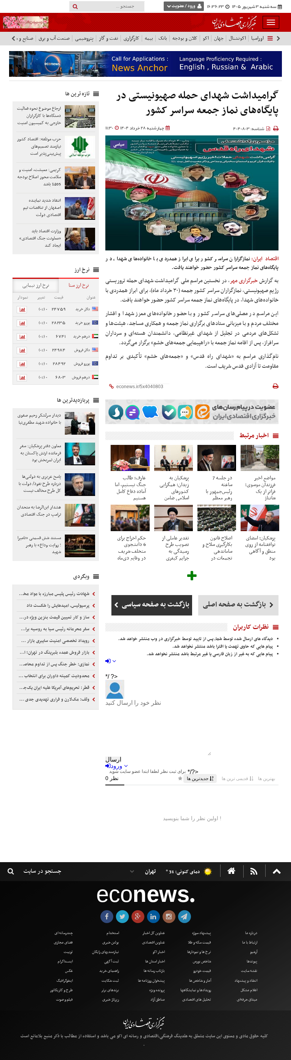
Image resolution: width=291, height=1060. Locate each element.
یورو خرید (82, 322)
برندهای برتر (110, 990)
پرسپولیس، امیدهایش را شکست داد (59, 605)
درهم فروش (81, 377)
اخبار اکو (159, 952)
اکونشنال (237, 38)
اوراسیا (257, 38)
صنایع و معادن (19, 38)
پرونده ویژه (157, 990)
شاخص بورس (202, 961)
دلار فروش (82, 350)
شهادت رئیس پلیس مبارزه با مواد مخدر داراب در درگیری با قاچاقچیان (54, 594)
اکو (206, 38)
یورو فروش (82, 363)
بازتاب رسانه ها (154, 971)
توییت (68, 952)
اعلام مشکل (249, 990)
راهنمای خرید (109, 971)
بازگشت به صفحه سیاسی (154, 605)
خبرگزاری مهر (244, 281)
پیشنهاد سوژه (201, 933)
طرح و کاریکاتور (61, 990)
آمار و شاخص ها (200, 981)
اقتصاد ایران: (264, 259)
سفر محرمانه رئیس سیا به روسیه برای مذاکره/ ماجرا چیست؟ (54, 629)
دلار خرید (82, 309)
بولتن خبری (110, 942)
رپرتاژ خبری (110, 999)
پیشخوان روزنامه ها (151, 981)
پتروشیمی (84, 38)
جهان (219, 38)
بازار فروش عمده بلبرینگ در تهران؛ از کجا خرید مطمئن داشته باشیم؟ (54, 652)
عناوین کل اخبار (153, 933)
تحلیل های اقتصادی (196, 999)
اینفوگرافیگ (64, 981)
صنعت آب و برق (54, 38)
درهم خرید (81, 336)
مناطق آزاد (157, 999)
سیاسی (118, 144)
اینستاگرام (65, 961)
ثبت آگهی (111, 961)
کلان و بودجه (184, 38)
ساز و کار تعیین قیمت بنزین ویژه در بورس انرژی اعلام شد (54, 617)
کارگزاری (131, 38)
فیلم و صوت (64, 999)
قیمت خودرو (202, 971)
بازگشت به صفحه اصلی (235, 605)
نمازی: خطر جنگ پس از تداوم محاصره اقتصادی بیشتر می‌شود (54, 664)
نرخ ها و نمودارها (199, 952)
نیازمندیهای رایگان (105, 952)
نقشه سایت (249, 971)
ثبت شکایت (110, 981)
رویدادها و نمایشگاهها (195, 990)
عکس (69, 971)
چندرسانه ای (64, 933)
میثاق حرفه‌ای (247, 999)
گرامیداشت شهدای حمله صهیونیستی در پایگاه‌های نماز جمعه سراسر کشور (197, 103)
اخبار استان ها (155, 961)
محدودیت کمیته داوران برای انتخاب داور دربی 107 (54, 676)
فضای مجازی (63, 942)
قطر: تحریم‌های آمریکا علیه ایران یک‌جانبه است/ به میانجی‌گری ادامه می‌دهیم (54, 688)
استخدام (112, 933)
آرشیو (253, 952)
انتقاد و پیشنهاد (246, 981)
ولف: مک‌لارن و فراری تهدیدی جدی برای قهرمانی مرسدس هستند (54, 699)
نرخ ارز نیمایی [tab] (35, 285)
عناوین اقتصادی (153, 942)
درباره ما (251, 933)
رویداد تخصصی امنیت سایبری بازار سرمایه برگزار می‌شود (54, 641)
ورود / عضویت (183, 6)
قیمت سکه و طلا (199, 942)
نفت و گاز (108, 38)
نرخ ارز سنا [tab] (79, 285)
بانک (162, 38)
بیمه (149, 38)
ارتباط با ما (249, 942)
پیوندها (252, 961)
